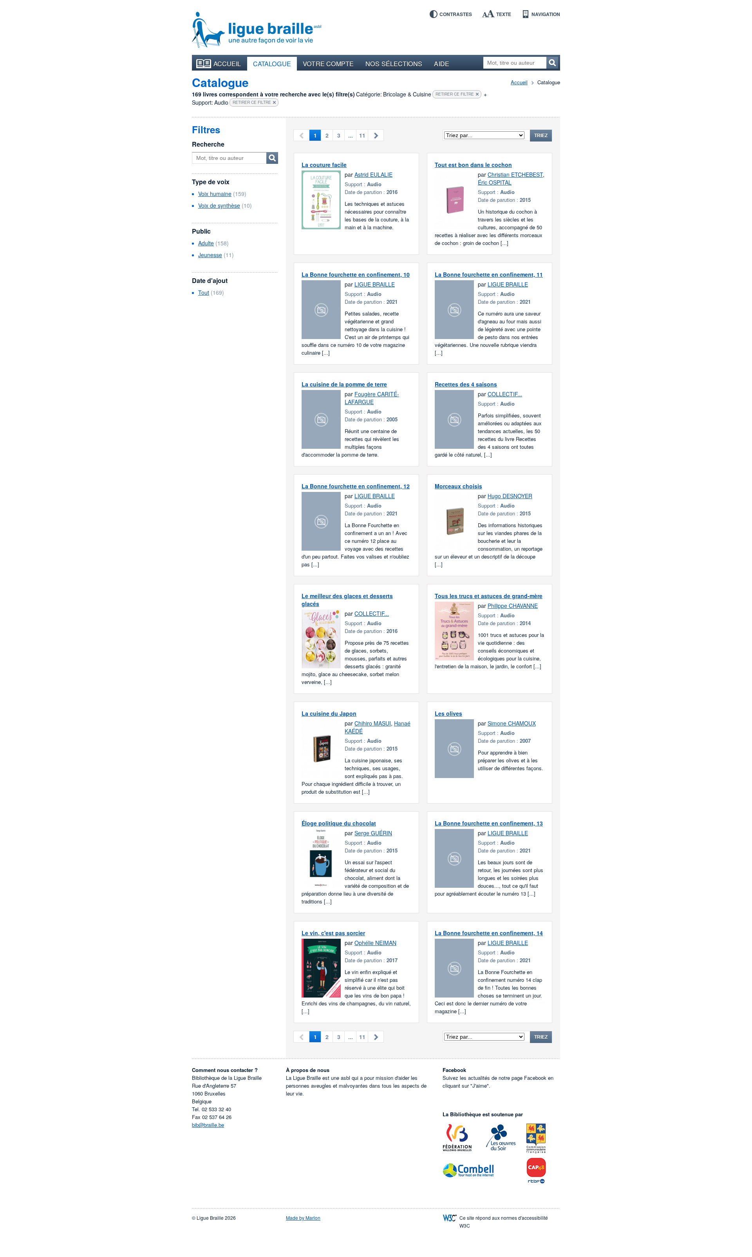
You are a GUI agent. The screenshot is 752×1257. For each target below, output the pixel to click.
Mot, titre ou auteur (272, 158)
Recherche (208, 144)
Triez (541, 135)
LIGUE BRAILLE (374, 284)
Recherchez (552, 63)
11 (362, 135)
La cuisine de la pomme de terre (344, 384)
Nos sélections (393, 63)
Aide (441, 63)
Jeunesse (210, 255)
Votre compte (328, 63)
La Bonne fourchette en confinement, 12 (356, 486)
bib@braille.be (208, 1124)
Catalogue (272, 63)
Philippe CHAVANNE (513, 605)
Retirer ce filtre (455, 94)
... (350, 135)
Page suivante (376, 135)
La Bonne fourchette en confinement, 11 (489, 274)
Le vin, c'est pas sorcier (333, 933)
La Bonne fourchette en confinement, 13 (489, 823)
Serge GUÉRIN (373, 833)
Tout (203, 292)
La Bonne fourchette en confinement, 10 (356, 274)
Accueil (227, 63)
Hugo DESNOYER (510, 496)
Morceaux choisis (458, 486)
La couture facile (324, 165)
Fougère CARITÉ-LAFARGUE (372, 398)
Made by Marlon (303, 1217)
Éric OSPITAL (495, 182)
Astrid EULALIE (373, 174)
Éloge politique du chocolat (339, 823)
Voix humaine (214, 194)
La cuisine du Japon (329, 713)
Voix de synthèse (219, 205)
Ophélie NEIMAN (375, 943)
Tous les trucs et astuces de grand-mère (488, 596)
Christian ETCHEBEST (515, 174)
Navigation (545, 14)
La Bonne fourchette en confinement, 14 (489, 933)
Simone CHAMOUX (512, 723)
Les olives (448, 713)
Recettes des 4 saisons (466, 384)
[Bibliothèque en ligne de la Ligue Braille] (256, 30)
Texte (503, 14)
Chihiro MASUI (372, 723)
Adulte (206, 243)
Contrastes (455, 14)
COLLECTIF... (505, 394)
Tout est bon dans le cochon (473, 165)
